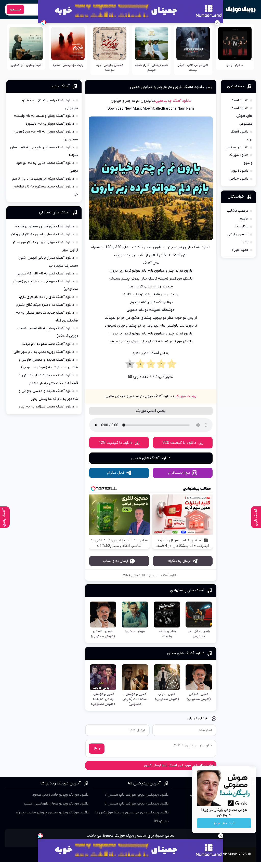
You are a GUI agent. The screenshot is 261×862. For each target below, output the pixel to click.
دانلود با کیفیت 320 (179, 442)
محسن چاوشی (238, 234)
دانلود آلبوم (240, 170)
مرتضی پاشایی (238, 210)
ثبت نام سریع (224, 823)
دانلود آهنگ (169, 575)
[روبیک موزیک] (240, 10)
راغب (245, 242)
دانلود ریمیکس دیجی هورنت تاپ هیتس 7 (137, 794)
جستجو (15, 9)
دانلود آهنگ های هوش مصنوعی (241, 116)
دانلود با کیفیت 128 (116, 442)
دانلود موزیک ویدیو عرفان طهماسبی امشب (56, 803)
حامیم (244, 218)
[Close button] (217, 22)
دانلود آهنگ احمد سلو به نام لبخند (48, 344)
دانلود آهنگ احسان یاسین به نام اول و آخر (42, 234)
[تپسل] (43, 22)
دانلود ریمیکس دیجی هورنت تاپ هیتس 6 (137, 803)
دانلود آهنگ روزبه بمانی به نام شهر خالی (44, 351)
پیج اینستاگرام (179, 472)
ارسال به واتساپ (115, 561)
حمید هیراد (240, 249)
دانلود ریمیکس (237, 147)
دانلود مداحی (239, 178)
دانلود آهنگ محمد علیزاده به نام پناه (46, 406)
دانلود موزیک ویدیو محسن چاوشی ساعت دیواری (52, 812)
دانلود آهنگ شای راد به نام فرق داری (46, 297)
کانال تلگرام (115, 472)
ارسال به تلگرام (179, 561)
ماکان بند (241, 226)
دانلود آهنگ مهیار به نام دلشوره (50, 123)
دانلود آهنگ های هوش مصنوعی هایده (44, 226)
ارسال (97, 748)
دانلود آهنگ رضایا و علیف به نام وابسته (44, 115)
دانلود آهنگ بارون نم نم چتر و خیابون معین (167, 87)
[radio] (171, 364)
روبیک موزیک (186, 396)
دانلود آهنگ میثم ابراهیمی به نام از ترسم (43, 178)
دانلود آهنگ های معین (151, 458)
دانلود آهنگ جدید (177, 100)
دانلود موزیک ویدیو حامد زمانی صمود (60, 794)
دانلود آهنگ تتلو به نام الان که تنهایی (45, 273)
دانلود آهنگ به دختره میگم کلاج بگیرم (45, 304)
